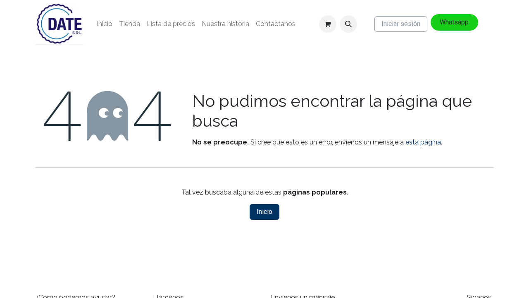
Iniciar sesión (400, 24)
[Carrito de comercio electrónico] (327, 24)
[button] (348, 24)
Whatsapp (454, 22)
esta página (423, 142)
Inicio (264, 212)
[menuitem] (104, 24)
